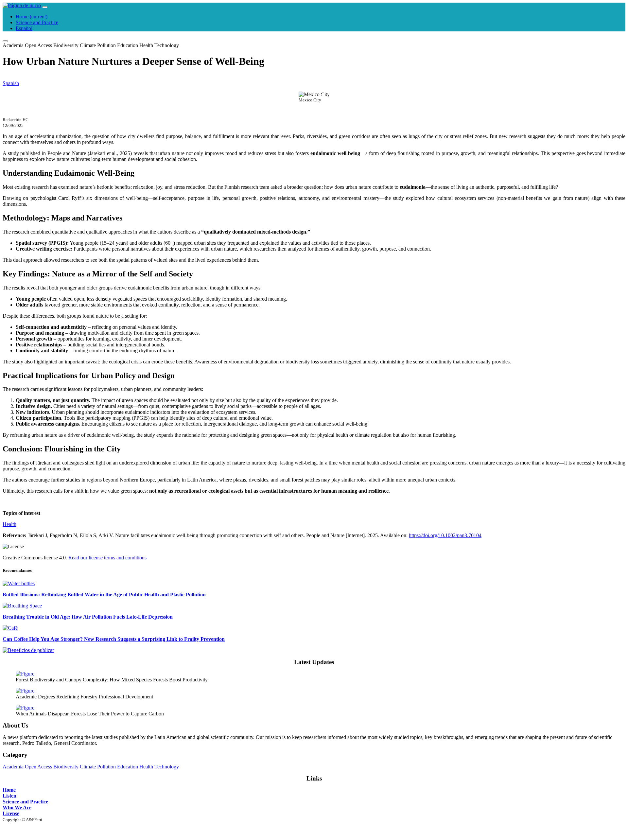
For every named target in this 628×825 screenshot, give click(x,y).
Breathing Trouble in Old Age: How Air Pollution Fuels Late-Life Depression (88, 617)
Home (31, 16)
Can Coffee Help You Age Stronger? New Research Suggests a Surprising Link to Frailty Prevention (114, 639)
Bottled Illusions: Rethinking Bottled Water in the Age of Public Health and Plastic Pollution (104, 594)
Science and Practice (37, 22)
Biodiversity (65, 45)
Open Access (38, 45)
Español (24, 28)
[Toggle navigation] (44, 7)
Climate (88, 45)
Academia (13, 45)
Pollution (106, 45)
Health (146, 45)
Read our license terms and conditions (107, 557)
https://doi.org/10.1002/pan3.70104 (445, 535)
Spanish (11, 83)
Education (127, 45)
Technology (166, 45)
